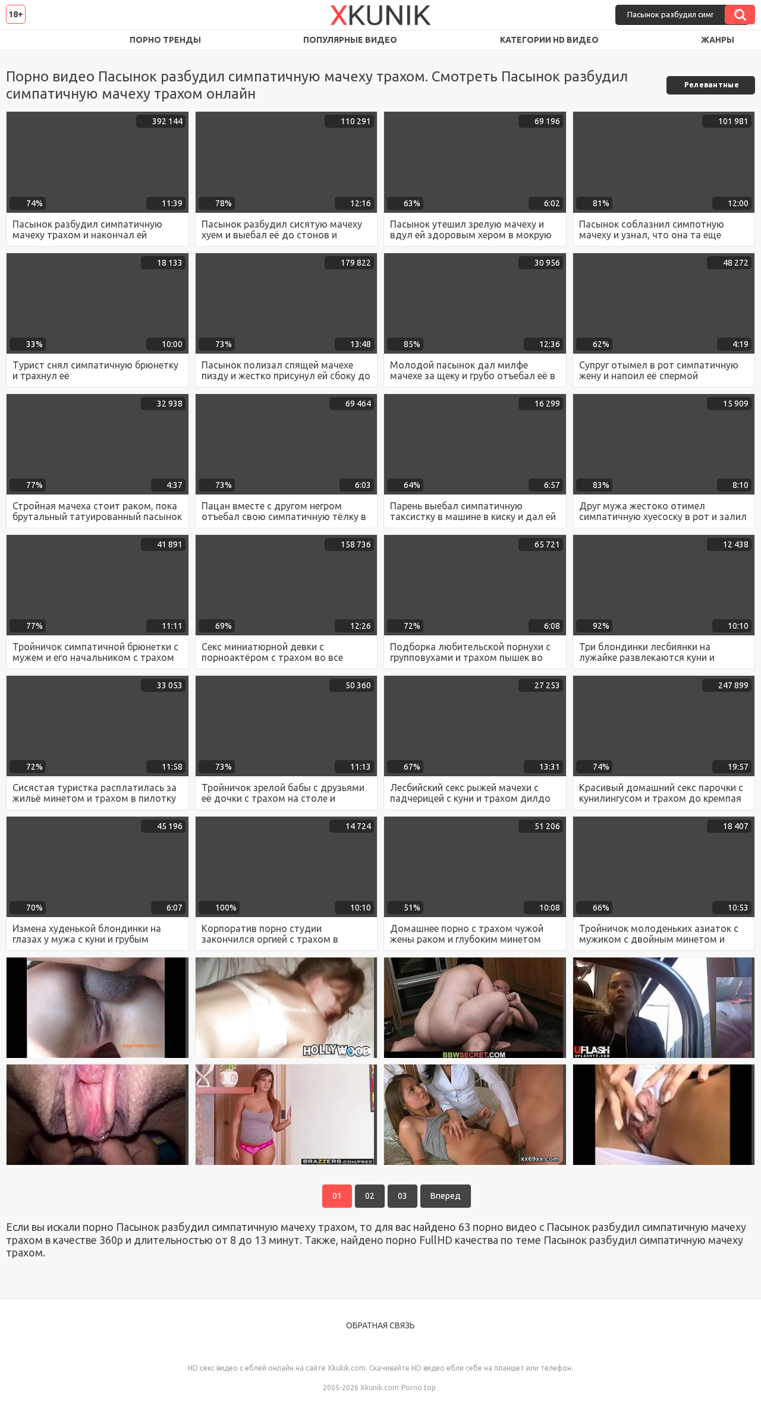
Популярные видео (350, 40)
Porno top (418, 1387)
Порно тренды (165, 40)
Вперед (445, 1196)
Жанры (717, 40)
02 (370, 1196)
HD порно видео (27, 40)
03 (402, 1196)
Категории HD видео (549, 40)
